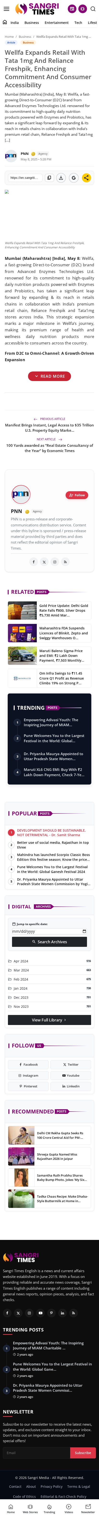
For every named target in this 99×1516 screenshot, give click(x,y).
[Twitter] (18, 1313)
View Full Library (49, 1020)
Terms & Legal (78, 1486)
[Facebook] (7, 1313)
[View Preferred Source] (73, 177)
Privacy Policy (51, 1486)
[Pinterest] (51, 1313)
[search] (93, 9)
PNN (25, 153)
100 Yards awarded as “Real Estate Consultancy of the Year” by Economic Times (49, 448)
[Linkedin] (62, 1313)
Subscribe (83, 1453)
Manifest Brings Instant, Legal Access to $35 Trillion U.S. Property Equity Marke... (49, 428)
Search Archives (49, 941)
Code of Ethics (24, 1496)
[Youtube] (40, 1313)
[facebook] (33, 561)
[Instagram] (29, 1313)
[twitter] (44, 561)
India (15, 22)
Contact (15, 1486)
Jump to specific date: (30, 924)
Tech (78, 22)
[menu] (6, 9)
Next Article (46, 439)
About (31, 1486)
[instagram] (54, 561)
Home (9, 36)
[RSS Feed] (65, 561)
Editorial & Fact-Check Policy (63, 1496)
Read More (49, 376)
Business (32, 22)
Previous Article (52, 419)
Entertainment (57, 22)
